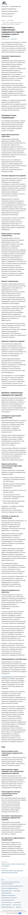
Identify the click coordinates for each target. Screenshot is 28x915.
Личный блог (10, 20)
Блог (2, 879)
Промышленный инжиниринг (9, 11)
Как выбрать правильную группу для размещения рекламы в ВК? (12, 870)
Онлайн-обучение (6, 904)
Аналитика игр (17, 904)
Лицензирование (6, 676)
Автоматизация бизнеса (8, 13)
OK (20, 913)
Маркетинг (19, 907)
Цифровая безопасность (7, 907)
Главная (3, 20)
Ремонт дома (5, 6)
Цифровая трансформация (8, 9)
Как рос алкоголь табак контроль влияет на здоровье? (13, 864)
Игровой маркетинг (15, 6)
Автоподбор (17, 902)
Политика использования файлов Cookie (12, 886)
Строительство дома (7, 16)
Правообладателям (6, 890)
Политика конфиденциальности (9, 888)
